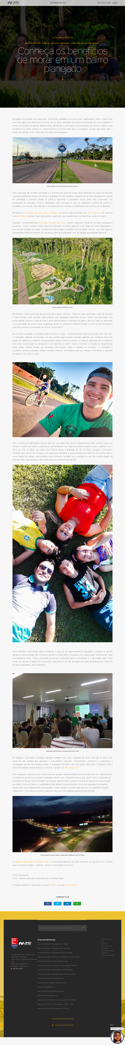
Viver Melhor (104, 948)
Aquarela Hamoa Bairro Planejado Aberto (58, 966)
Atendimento (104, 953)
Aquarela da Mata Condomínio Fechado (57, 1000)
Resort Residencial (46, 987)
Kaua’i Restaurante (106, 946)
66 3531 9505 (18, 968)
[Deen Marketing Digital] (112, 1025)
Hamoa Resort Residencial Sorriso (54, 949)
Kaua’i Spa (104, 943)
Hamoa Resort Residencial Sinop (53, 1009)
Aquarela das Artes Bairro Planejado (55, 970)
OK (83, 927)
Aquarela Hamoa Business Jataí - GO (56, 1004)
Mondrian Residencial (48, 996)
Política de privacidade (107, 955)
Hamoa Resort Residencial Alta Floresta (57, 974)
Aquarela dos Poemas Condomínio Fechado (58, 957)
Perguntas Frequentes (107, 950)
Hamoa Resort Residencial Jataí (53, 944)
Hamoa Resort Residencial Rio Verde (55, 953)
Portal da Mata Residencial (50, 979)
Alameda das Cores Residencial (53, 961)
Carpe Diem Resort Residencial (52, 983)
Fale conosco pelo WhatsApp (64, 1025)
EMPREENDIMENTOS (58, 3)
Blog (102, 941)
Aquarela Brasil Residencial (51, 991)
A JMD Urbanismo (106, 939)
